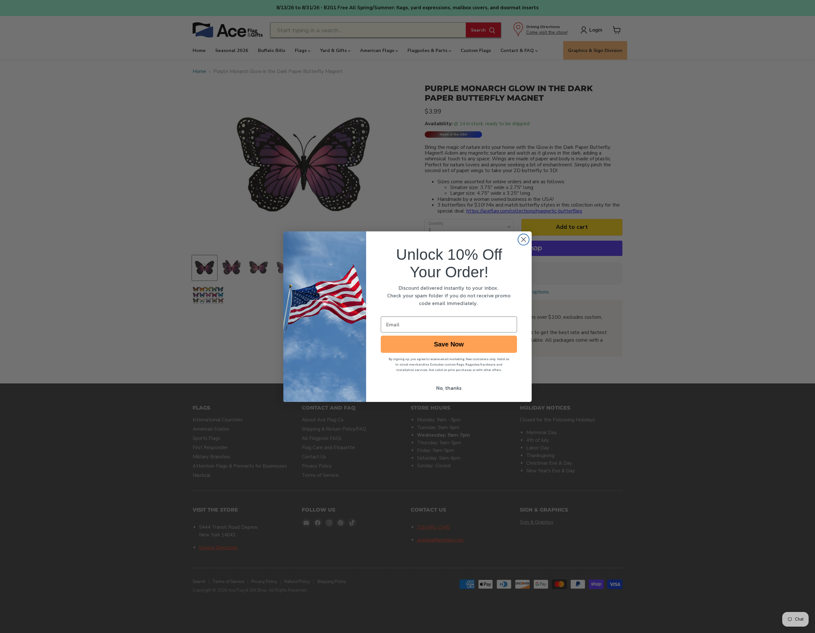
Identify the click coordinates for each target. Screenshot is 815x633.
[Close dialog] (523, 239)
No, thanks (449, 388)
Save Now (449, 344)
